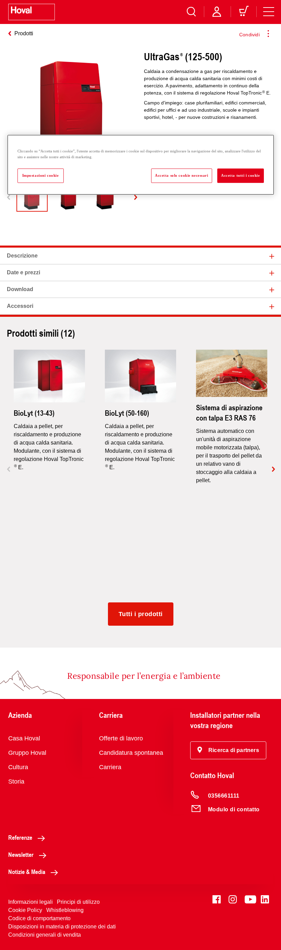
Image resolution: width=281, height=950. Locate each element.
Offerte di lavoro (121, 738)
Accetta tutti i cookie (240, 175)
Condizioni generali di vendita (44, 935)
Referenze (20, 837)
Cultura (18, 767)
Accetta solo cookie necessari (181, 175)
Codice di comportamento (39, 918)
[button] (228, 750)
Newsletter (21, 854)
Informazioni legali (30, 902)
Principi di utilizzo (78, 902)
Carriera (110, 767)
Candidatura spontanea (131, 752)
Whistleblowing (65, 910)
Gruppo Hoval (27, 752)
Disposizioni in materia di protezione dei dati (62, 926)
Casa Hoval (24, 738)
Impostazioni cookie (40, 175)
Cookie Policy (25, 910)
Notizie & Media (26, 871)
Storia (16, 781)
